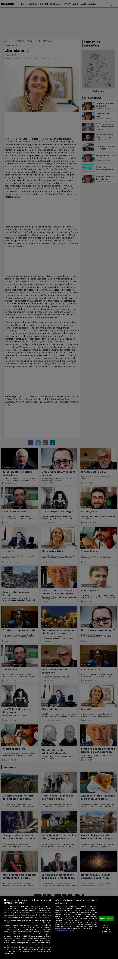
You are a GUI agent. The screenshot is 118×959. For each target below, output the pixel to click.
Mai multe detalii (43, 917)
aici (20, 940)
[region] (59, 927)
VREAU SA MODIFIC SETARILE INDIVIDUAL (106, 928)
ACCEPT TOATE (106, 918)
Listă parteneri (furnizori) (65, 931)
